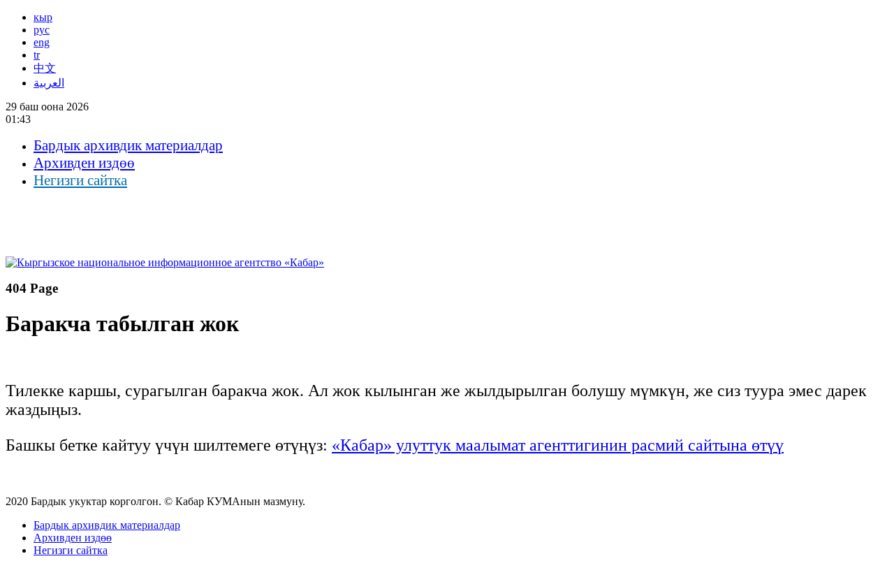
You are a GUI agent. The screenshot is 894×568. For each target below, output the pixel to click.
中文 (45, 68)
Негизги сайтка (80, 180)
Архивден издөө (84, 162)
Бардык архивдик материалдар (128, 145)
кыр (43, 17)
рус (42, 30)
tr (37, 55)
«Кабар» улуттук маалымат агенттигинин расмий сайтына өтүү (558, 445)
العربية (49, 83)
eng (42, 42)
